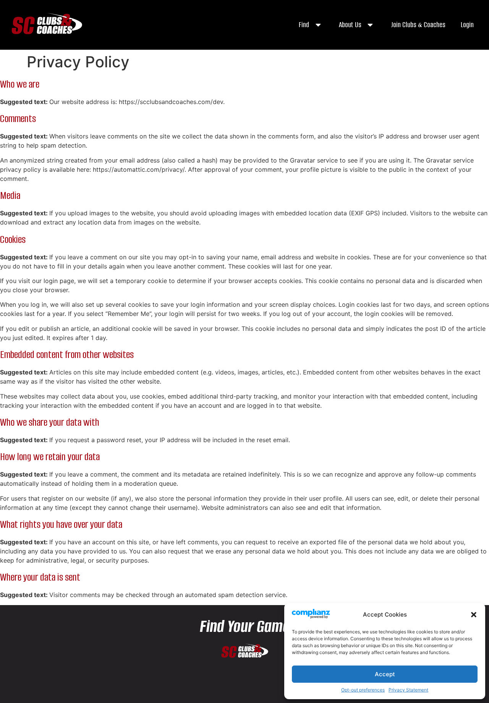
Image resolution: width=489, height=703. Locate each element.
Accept (385, 674)
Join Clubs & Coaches (418, 25)
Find (304, 25)
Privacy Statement (408, 690)
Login (467, 25)
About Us (350, 25)
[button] (474, 614)
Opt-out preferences (363, 690)
